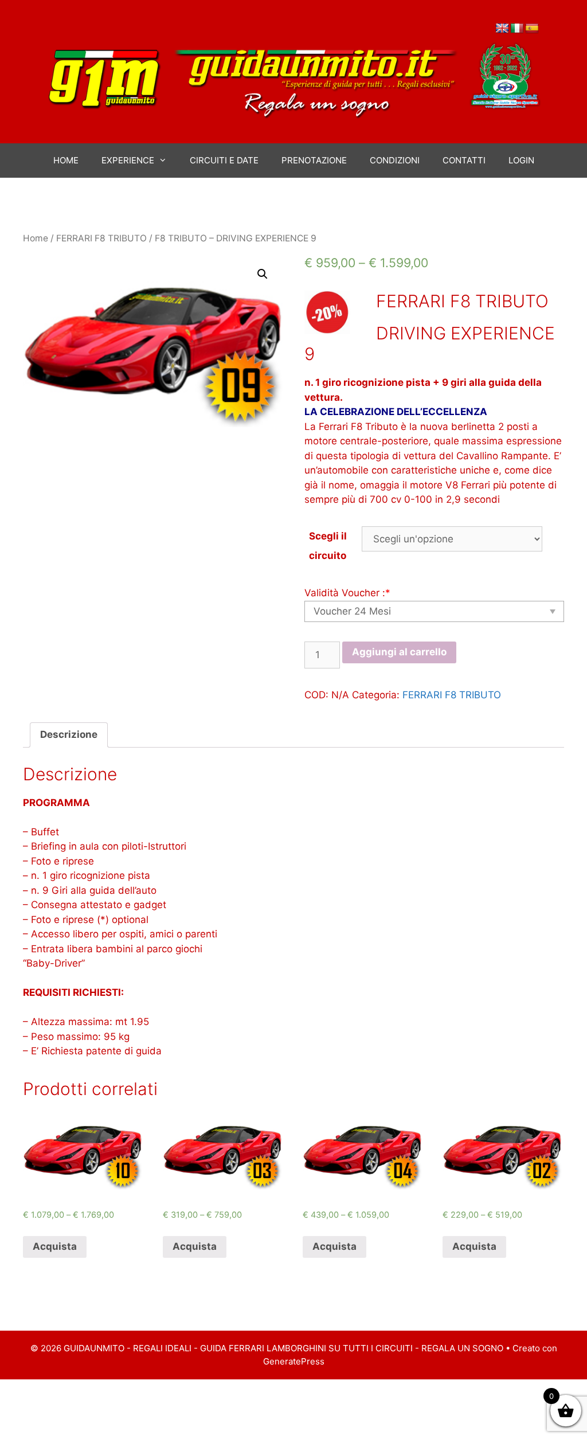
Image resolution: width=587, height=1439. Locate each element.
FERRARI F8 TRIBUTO (101, 238)
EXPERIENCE (127, 160)
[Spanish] (532, 28)
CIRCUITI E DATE (224, 160)
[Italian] (517, 28)
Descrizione (68, 734)
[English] (502, 28)
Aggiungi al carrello (399, 652)
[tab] (69, 735)
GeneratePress (293, 1361)
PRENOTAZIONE (314, 160)
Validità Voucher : (347, 593)
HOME (66, 160)
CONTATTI (464, 160)
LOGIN (521, 160)
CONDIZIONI (395, 160)
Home (35, 238)
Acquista (55, 1246)
